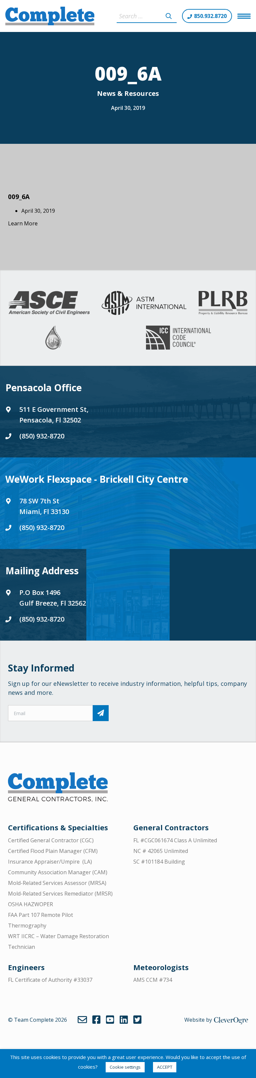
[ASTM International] (144, 303)
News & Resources (128, 93)
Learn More (23, 223)
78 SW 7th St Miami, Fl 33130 (44, 506)
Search (168, 16)
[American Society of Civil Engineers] (49, 303)
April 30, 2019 (128, 108)
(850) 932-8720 (41, 435)
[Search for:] (147, 16)
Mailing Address (42, 570)
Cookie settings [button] (125, 1067)
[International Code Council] (178, 338)
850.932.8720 (210, 16)
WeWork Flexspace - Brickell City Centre (96, 479)
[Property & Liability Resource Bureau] (223, 303)
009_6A (19, 196)
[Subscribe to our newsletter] (101, 713)
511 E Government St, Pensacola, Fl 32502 (53, 414)
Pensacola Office (43, 387)
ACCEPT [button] (164, 1067)
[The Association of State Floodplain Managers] (53, 338)
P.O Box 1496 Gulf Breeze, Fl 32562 (52, 598)
